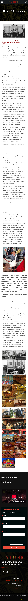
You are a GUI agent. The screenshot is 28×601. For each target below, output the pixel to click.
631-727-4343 (14, 588)
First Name (6, 523)
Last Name (6, 531)
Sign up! (14, 547)
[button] (26, 2)
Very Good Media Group (16, 599)
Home (5, 14)
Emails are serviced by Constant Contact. (16, 544)
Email (4, 515)
